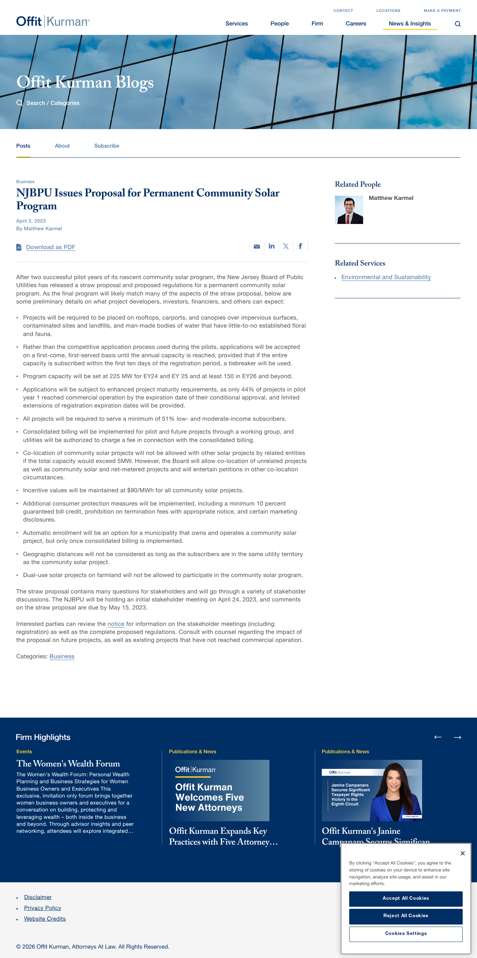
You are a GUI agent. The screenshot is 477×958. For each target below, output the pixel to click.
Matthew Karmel (391, 199)
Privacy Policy (42, 909)
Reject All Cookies (405, 916)
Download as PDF (50, 248)
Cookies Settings (406, 934)
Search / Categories (53, 103)
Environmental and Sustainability (386, 278)
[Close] (462, 853)
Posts (23, 146)
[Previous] (438, 738)
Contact (343, 11)
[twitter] (286, 246)
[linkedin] (271, 246)
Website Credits (45, 919)
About (62, 146)
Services (237, 24)
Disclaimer (38, 898)
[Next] (457, 737)
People (280, 24)
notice (116, 625)
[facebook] (300, 246)
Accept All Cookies (406, 899)
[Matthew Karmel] (349, 210)
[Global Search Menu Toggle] (458, 23)
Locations (388, 11)
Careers (356, 24)
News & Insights (410, 24)
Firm (317, 24)
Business (62, 657)
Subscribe (106, 146)
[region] (405, 899)
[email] (257, 246)
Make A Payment (442, 11)
